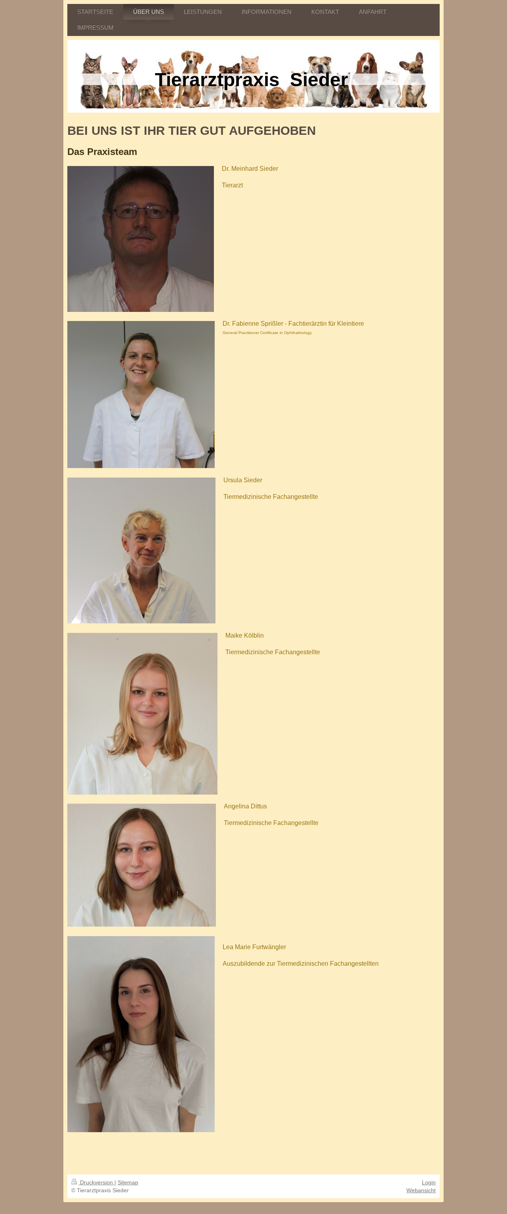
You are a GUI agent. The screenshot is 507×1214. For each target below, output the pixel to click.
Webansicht (421, 1190)
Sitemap (128, 1182)
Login (429, 1182)
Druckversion (96, 1182)
